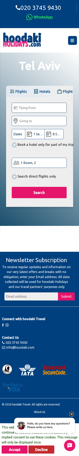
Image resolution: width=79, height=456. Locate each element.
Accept (14, 450)
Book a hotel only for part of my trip (46, 144)
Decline (41, 450)
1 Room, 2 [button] (28, 163)
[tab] (18, 91)
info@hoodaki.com (20, 347)
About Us (39, 412)
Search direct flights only (37, 176)
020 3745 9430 (40, 7)
